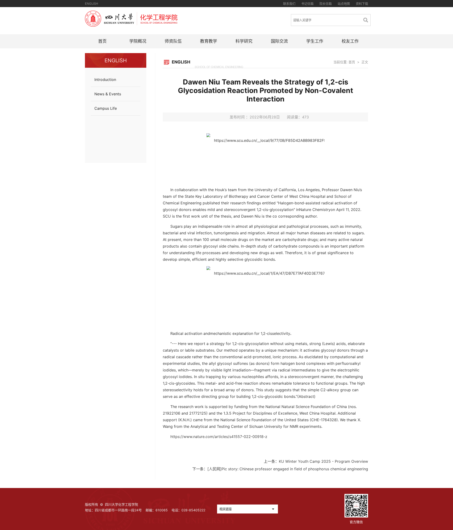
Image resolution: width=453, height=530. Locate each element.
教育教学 (208, 41)
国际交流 (279, 41)
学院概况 (137, 41)
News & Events (107, 94)
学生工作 (314, 41)
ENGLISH (91, 3)
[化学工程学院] (131, 25)
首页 (102, 41)
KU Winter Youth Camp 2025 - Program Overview (323, 461)
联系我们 (289, 3)
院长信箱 (325, 3)
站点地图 (344, 3)
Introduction (105, 79)
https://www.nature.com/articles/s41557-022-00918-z (218, 436)
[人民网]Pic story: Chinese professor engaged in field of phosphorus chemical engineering (287, 469)
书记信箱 (307, 3)
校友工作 (350, 41)
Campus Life (105, 108)
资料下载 (362, 3)
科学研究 (243, 41)
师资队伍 (173, 41)
